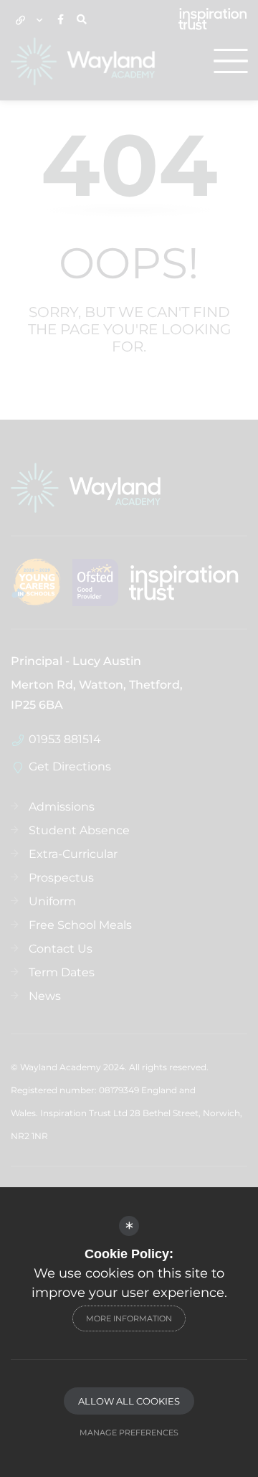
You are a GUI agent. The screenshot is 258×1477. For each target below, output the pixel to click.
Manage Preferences (129, 1433)
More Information (129, 1318)
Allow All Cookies (129, 1401)
